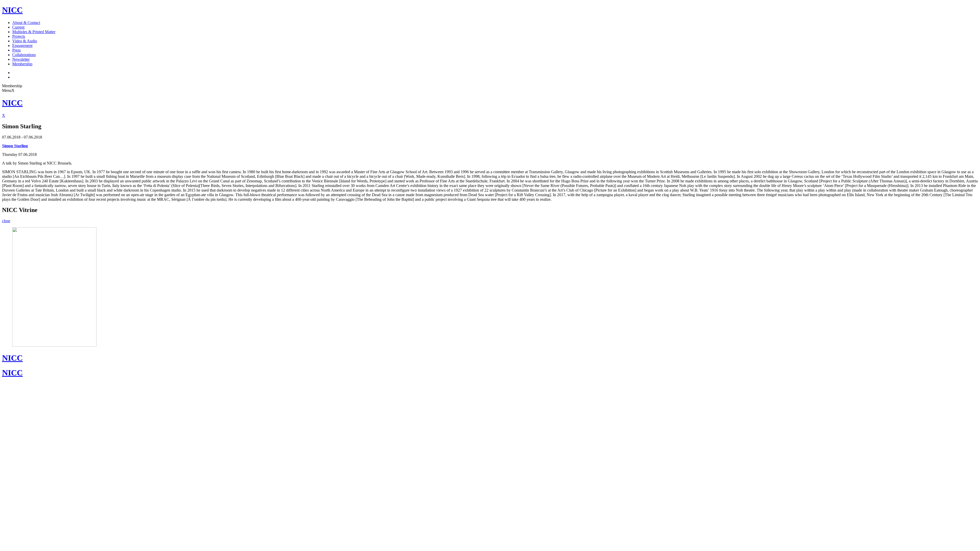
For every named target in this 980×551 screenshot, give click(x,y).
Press (16, 50)
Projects (18, 36)
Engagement (22, 45)
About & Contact (26, 22)
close (6, 221)
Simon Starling (15, 146)
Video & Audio (24, 41)
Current (18, 27)
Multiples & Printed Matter (33, 32)
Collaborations (24, 55)
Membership (22, 64)
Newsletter (21, 59)
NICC (12, 10)
